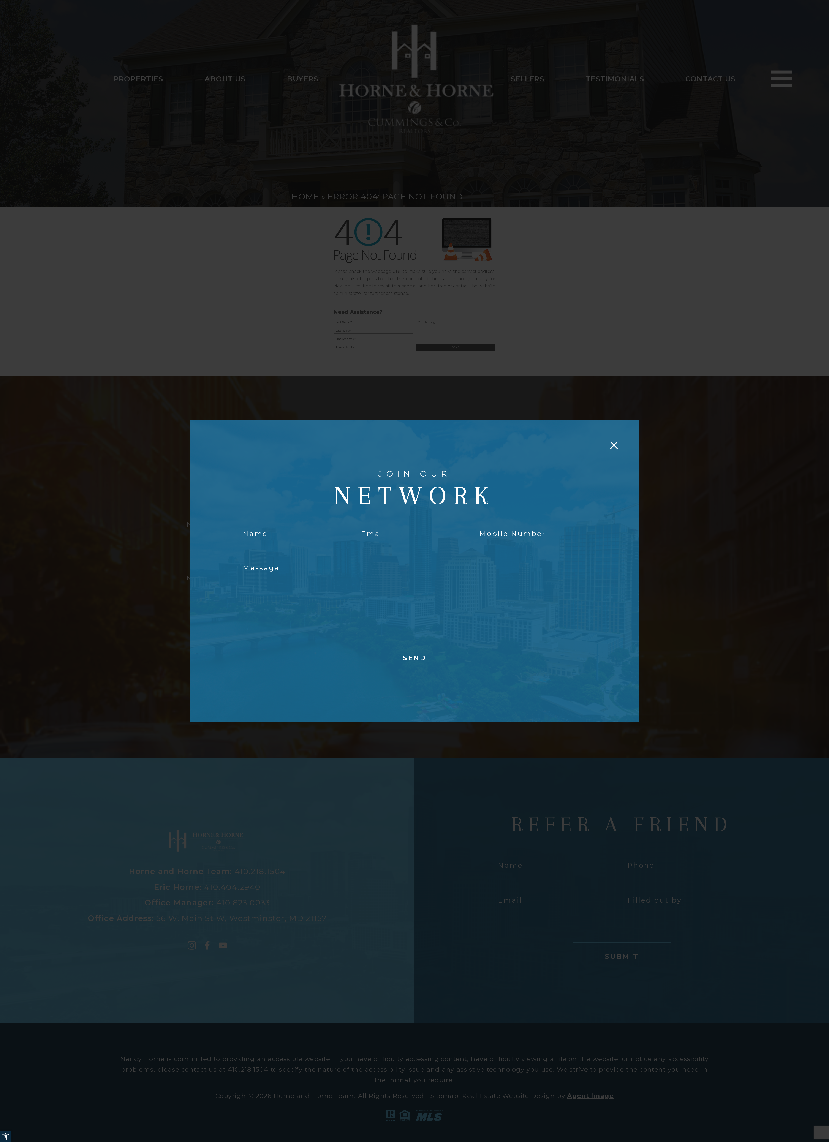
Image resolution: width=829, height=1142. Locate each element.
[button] (5, 1136)
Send (414, 658)
